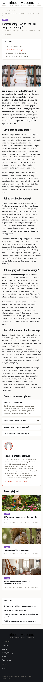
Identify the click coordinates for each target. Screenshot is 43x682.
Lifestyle (5, 645)
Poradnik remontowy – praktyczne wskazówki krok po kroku (17, 582)
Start (4, 10)
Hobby (11, 10)
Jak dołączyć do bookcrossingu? (16, 53)
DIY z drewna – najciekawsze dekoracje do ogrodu (21, 606)
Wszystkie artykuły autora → (17, 481)
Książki (4, 649)
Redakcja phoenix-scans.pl (13, 31)
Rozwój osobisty (7, 653)
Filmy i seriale (6, 660)
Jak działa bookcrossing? (14, 50)
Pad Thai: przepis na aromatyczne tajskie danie (20, 621)
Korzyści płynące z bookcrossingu (17, 56)
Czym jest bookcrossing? (14, 46)
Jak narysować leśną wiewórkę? (16, 550)
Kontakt (4, 669)
